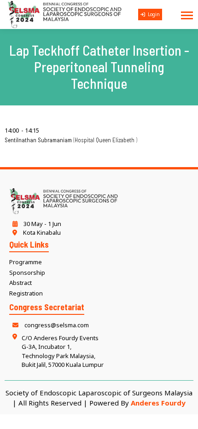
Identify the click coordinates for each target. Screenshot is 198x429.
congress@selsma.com (56, 325)
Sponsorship (27, 272)
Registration (26, 293)
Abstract (20, 282)
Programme (25, 262)
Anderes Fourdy (158, 402)
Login (153, 14)
